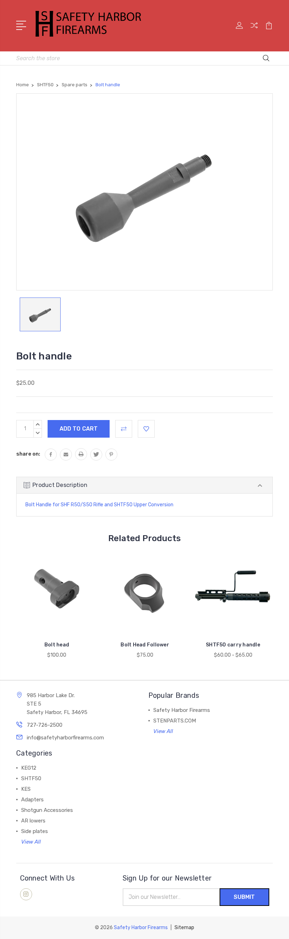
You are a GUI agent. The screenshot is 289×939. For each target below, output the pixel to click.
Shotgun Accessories (47, 810)
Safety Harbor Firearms (181, 710)
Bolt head (56, 645)
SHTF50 (31, 778)
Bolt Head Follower (145, 645)
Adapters (32, 799)
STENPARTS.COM (174, 721)
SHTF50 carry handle (233, 645)
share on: (28, 454)
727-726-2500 (44, 725)
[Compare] (254, 29)
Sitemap (184, 928)
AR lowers (33, 821)
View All (163, 731)
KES (26, 789)
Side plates (34, 831)
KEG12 (28, 768)
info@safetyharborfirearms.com (65, 737)
